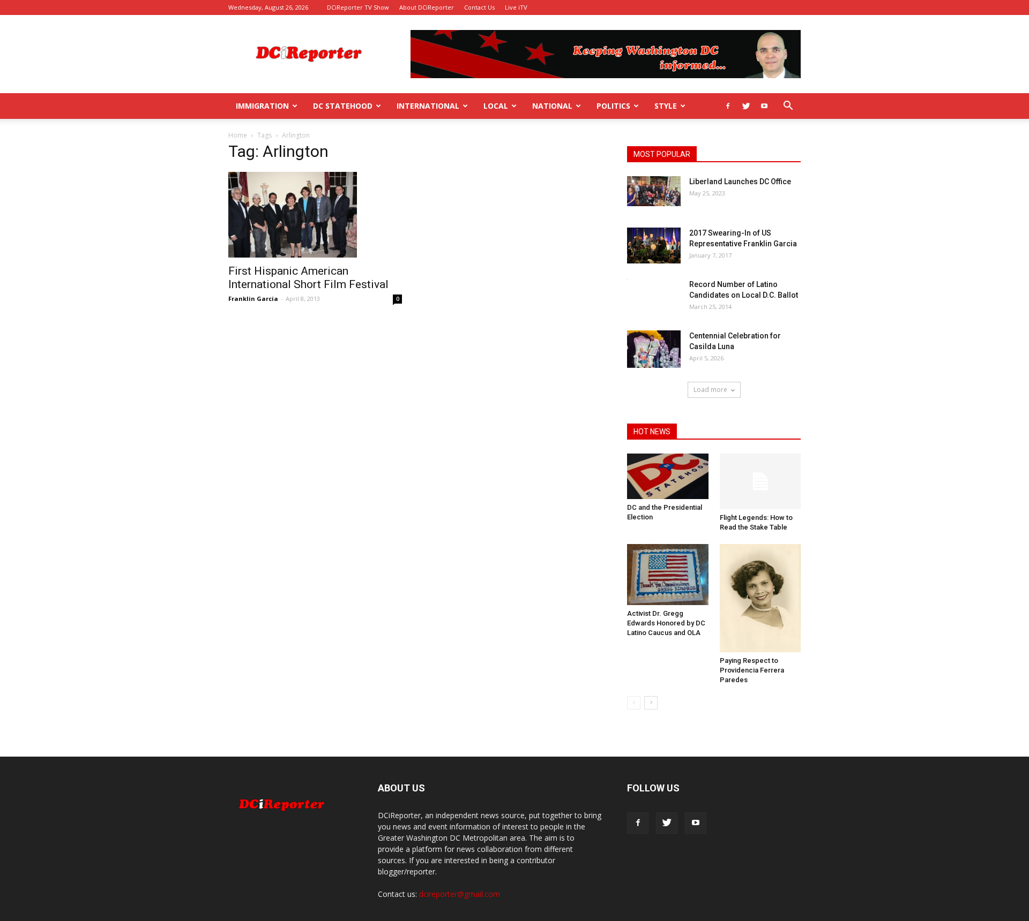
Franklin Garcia (253, 299)
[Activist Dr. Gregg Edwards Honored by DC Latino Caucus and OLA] (668, 574)
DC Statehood (342, 106)
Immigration (262, 106)
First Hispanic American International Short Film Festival (308, 278)
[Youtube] (764, 106)
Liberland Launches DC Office (740, 181)
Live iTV (516, 7)
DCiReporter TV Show (358, 7)
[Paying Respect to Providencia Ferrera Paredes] (760, 598)
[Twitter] (746, 106)
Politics (613, 106)
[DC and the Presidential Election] (668, 476)
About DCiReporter (426, 7)
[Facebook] (728, 106)
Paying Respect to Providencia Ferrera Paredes (752, 670)
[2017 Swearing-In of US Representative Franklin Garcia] (654, 245)
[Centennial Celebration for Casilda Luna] (654, 349)
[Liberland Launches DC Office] (654, 191)
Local (495, 106)
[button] (788, 107)
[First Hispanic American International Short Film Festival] (315, 215)
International (428, 106)
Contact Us (479, 7)
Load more (710, 389)
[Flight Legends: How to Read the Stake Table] (760, 481)
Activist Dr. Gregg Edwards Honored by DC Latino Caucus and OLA (666, 623)
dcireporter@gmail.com (459, 894)
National (552, 106)
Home (237, 135)
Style (665, 106)
